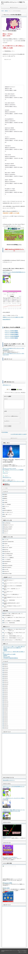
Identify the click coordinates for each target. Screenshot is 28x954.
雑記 (4, 508)
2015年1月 (6, 700)
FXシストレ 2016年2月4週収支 (10, 635)
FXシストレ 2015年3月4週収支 (11, 330)
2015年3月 (6, 696)
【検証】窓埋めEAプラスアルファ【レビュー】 (13, 597)
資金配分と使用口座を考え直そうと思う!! (12, 603)
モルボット (6, 532)
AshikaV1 (5, 563)
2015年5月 (6, 692)
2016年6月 (6, 672)
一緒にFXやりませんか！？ (9, 580)
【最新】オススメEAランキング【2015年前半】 (13, 585)
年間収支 (5, 494)
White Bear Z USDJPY (8, 527)
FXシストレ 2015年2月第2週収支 (12, 336)
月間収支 (5, 496)
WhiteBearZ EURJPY (8, 528)
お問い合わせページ (7, 384)
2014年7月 (6, 712)
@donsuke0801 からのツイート (9, 780)
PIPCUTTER (18, 639)
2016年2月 (6, 680)
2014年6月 (6, 714)
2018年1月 (6, 666)
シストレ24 (6, 539)
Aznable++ (6, 543)
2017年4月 (6, 670)
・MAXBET (5, 649)
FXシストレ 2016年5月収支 (9, 600)
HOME (2, 10)
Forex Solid (6, 569)
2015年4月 (6, 694)
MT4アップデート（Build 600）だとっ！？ (12, 588)
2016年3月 (6, 678)
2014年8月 (6, 710)
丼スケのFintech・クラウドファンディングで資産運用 (13, 469)
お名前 (5, 411)
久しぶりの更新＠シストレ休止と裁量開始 (12, 620)
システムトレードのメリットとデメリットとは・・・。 (14, 582)
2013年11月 (6, 727)
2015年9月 (6, 686)
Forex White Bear (7, 523)
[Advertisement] (14, 70)
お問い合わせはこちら (7, 477)
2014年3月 (6, 720)
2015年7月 (6, 690)
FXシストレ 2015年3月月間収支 (11, 332)
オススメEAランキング (8, 512)
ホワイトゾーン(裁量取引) (9, 557)
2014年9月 (6, 708)
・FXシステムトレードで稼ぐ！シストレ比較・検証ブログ (14, 646)
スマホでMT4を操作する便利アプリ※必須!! (18, 434)
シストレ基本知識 (7, 504)
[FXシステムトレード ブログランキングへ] (6, 484)
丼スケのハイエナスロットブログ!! (9, 468)
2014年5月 (6, 716)
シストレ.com (6, 545)
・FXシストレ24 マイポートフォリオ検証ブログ (12, 647)
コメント (6, 398)
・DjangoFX (5, 655)
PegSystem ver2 (7, 551)
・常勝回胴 (5, 650)
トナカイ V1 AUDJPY (8, 555)
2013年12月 (6, 725)
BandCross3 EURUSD (8, 565)
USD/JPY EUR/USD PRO (9, 541)
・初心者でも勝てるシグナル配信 (9, 654)
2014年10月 (6, 706)
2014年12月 (6, 702)
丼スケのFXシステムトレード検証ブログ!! (15, 950)
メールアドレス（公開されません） (11, 416)
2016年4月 (6, 676)
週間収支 (6, 10)
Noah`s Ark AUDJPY (8, 547)
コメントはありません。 (16, 392)
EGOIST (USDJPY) (7, 567)
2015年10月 (6, 684)
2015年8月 (6, 688)
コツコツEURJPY (7, 559)
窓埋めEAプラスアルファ (7, 836)
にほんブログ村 (6, 349)
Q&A (5, 516)
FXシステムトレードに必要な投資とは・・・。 (13, 594)
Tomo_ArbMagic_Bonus (8, 553)
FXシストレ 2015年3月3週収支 (11, 338)
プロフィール (5, 473)
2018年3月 (6, 664)
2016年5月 (6, 674)
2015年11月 (6, 682)
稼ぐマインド (6, 506)
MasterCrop (6, 549)
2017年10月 (6, 668)
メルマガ (5, 500)
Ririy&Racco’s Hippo (8, 573)
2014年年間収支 (5, 432)
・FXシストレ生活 (6, 656)
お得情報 (5, 502)
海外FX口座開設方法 (8, 510)
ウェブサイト (6, 421)
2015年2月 (6, 698)
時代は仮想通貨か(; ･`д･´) (9, 615)
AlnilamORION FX (7, 561)
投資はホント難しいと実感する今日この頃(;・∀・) (13, 613)
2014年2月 (6, 721)
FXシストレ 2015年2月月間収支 (11, 334)
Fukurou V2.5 (6, 571)
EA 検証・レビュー (8, 514)
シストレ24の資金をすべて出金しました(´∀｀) (12, 605)
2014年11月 (6, 704)
